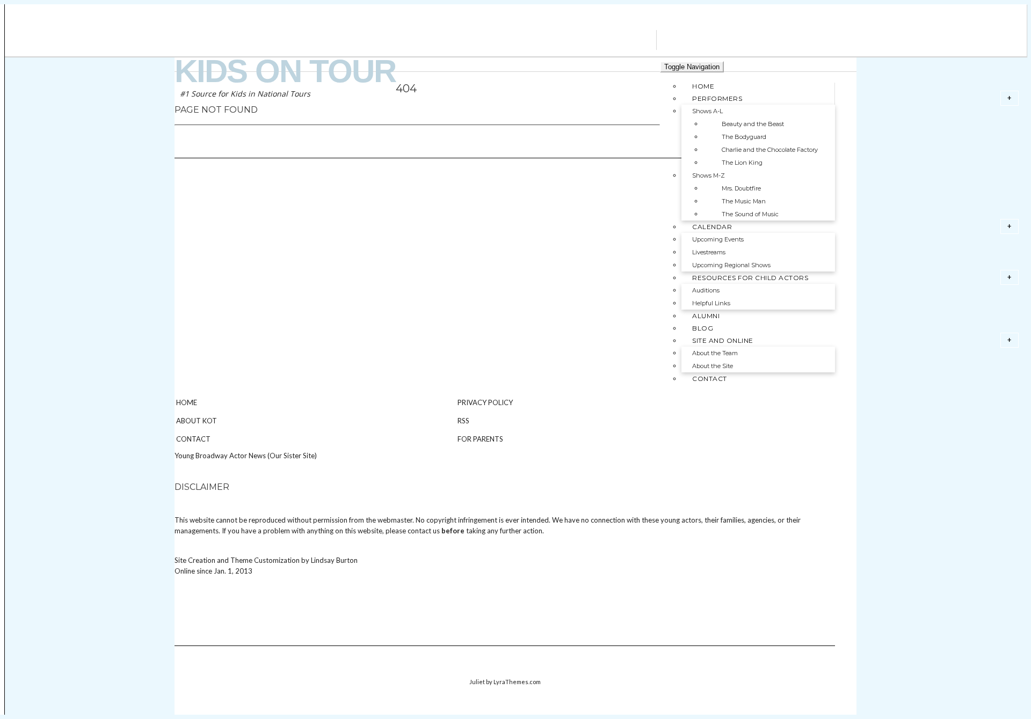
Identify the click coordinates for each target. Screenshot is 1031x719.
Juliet (477, 681)
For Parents (480, 439)
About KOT (196, 420)
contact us (424, 530)
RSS (463, 420)
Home (186, 402)
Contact (193, 439)
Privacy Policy (485, 402)
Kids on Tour (285, 71)
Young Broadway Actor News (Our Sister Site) (246, 455)
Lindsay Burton (334, 560)
